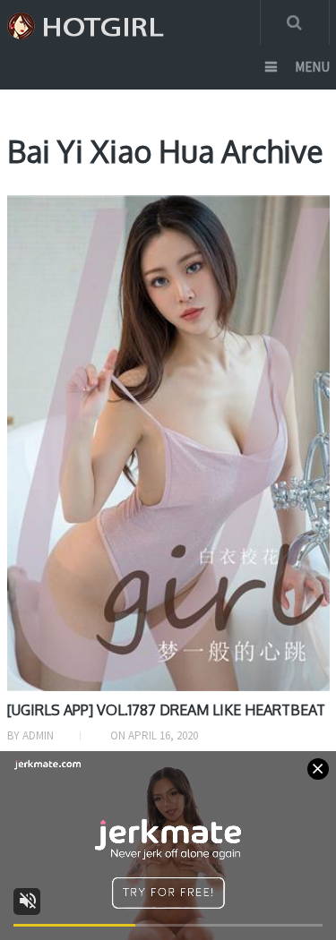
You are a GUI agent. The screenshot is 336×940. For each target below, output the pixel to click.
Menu (312, 66)
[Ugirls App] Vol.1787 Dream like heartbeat (166, 710)
